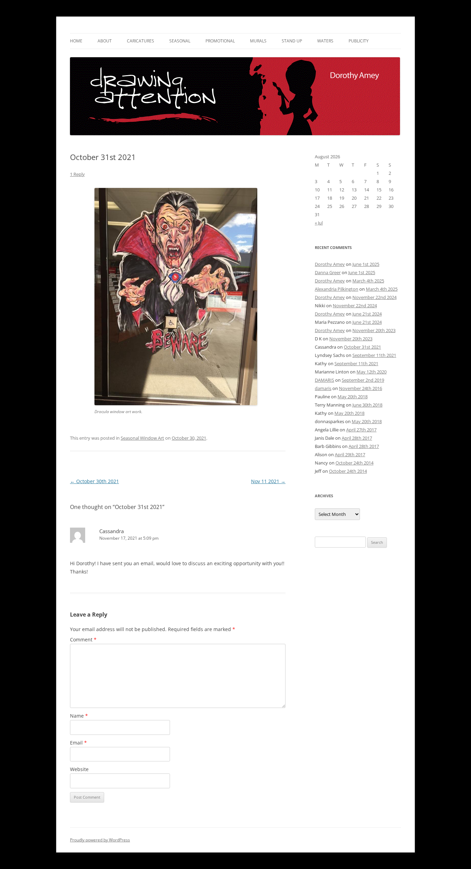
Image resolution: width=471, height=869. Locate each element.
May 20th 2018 (353, 396)
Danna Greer (328, 272)
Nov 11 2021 (268, 481)
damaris (323, 388)
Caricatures (140, 41)
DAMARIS (324, 380)
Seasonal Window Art (142, 438)
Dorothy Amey (330, 264)
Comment (83, 639)
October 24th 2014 (354, 463)
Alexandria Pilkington (336, 289)
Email (78, 742)
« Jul (319, 223)
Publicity (359, 41)
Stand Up (292, 41)
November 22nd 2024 (374, 297)
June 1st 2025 (365, 264)
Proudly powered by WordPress (100, 840)
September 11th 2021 (374, 355)
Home (76, 41)
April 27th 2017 (361, 430)
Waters (325, 41)
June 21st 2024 (367, 314)
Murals (258, 41)
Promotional (220, 41)
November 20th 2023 (373, 330)
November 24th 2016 (360, 388)
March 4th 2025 (368, 281)
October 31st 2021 (362, 347)
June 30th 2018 (367, 405)
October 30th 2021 (94, 481)
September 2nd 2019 (363, 380)
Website (79, 769)
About (105, 41)
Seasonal (179, 41)
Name (79, 715)
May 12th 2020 (372, 372)
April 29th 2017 (350, 454)
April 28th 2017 (357, 438)
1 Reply (77, 174)
